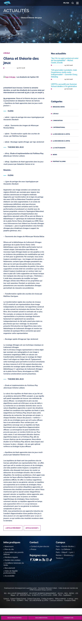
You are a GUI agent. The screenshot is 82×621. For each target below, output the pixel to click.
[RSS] (43, 559)
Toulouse (59, 558)
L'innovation (58, 120)
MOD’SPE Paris (25, 595)
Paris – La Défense (63, 549)
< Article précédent (13, 528)
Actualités (15, 18)
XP (18, 595)
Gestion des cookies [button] (12, 560)
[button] (77, 3)
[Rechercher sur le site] (73, 3)
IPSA (60, 595)
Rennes (59, 555)
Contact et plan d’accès (40, 546)
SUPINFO (20, 600)
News (55, 154)
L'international (59, 127)
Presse (33, 549)
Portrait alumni (59, 161)
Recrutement (10, 568)
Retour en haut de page (75, 610)
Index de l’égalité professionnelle (10, 572)
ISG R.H (60, 593)
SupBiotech (67, 595)
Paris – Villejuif (61, 552)
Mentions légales (11, 557)
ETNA (13, 600)
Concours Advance (56, 600)
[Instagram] (47, 559)
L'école (55, 113)
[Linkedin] (40, 559)
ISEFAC (71, 593)
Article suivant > (32, 528)
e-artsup (70, 599)
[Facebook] (31, 559)
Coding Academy (47, 599)
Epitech (6, 599)
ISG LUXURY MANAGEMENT (18, 593)
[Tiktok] (50, 559)
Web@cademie (60, 599)
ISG (5, 593)
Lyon (71, 552)
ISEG (66, 593)
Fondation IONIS (70, 600)
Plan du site (9, 549)
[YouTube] (36, 559)
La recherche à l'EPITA (61, 134)
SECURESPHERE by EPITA (38, 600)
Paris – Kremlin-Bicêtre (65, 546)
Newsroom (9, 546)
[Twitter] (33, 559)
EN (68, 3)
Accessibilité (9, 576)
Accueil (6, 18)
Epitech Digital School (18, 599)
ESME (55, 595)
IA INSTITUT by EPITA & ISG (41, 595)
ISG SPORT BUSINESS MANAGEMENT (42, 593)
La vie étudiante (59, 148)
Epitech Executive (33, 599)
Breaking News (59, 107)
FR (64, 3)
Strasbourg (68, 555)
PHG (26, 600)
